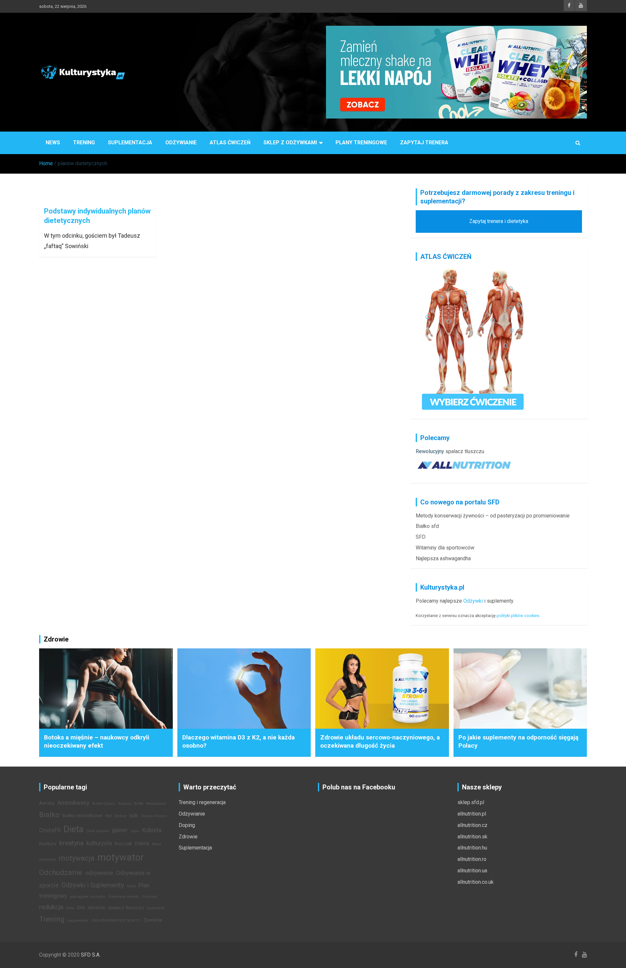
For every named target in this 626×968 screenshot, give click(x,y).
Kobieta (151, 830)
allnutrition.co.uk (475, 882)
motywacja (77, 858)
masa (142, 843)
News (53, 142)
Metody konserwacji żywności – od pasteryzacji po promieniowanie (493, 516)
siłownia (96, 908)
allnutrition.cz (472, 825)
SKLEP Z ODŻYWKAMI (290, 142)
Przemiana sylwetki (123, 897)
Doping (187, 825)
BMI (108, 816)
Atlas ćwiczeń (230, 142)
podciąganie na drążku (87, 897)
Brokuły (121, 816)
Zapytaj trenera (424, 142)
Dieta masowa (97, 831)
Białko (49, 814)
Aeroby (46, 803)
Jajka (134, 831)
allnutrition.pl (471, 814)
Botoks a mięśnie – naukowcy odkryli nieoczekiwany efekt (96, 741)
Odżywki (473, 601)
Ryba (70, 908)
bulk (133, 815)
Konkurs (47, 844)
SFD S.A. (90, 955)
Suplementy (156, 908)
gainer (119, 830)
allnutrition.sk (472, 836)
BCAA (138, 803)
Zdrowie (188, 836)
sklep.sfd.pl (470, 802)
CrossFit (50, 830)
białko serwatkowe (82, 815)
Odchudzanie (60, 872)
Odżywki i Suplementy (93, 885)
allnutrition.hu (472, 848)
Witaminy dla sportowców (445, 548)
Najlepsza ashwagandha (443, 558)
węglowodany (77, 920)
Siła (81, 908)
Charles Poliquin (154, 816)
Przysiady (149, 897)
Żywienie (152, 920)
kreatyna (71, 843)
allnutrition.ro (471, 859)
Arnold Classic (103, 803)
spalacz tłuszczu (464, 451)
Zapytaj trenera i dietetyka (498, 221)
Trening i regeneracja (202, 802)
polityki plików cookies (518, 615)
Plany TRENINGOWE (361, 142)
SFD (420, 537)
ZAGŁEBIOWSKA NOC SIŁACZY (116, 920)
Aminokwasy (73, 803)
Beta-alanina (156, 803)
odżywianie (99, 873)
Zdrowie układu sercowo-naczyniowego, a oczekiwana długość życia (380, 741)
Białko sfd (427, 526)
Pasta (131, 886)
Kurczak (123, 844)
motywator (120, 857)
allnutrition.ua (472, 870)
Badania (124, 803)
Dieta (73, 829)
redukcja (51, 907)
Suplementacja (130, 142)
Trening (84, 142)
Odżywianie (181, 142)
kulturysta (99, 843)
